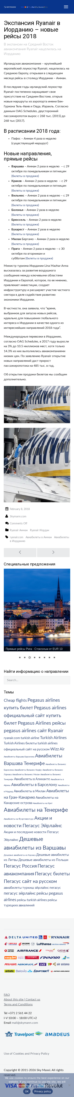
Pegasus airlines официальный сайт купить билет (35, 715)
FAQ (7, 994)
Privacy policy (42, 1091)
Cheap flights (15, 700)
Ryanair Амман (19, 530)
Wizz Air (57, 749)
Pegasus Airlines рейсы (42, 723)
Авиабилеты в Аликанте (32, 779)
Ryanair (55, 730)
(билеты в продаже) (25, 176)
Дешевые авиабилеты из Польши (43, 860)
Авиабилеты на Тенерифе (36, 810)
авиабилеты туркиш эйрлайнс (26, 887)
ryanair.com (16, 537)
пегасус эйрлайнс (20, 893)
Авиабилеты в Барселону (34, 785)
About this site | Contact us (22, 999)
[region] (37, 616)
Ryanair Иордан (39, 530)
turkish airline (30, 738)
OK (27, 1091)
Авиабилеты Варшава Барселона (19, 757)
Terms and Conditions (18, 1004)
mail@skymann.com (25, 1022)
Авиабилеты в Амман (39, 537)
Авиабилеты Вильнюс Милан (26, 774)
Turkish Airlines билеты (20, 743)
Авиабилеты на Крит (43, 803)
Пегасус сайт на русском (30, 881)
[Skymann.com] (28, 7)
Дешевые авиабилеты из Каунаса (19, 855)
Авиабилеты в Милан (30, 791)
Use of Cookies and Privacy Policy (26, 1053)
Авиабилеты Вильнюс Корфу (28, 770)
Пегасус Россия (20, 866)
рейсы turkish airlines (32, 900)
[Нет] (69, 1085)
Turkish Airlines (53, 738)
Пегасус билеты (52, 874)
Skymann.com (18, 516)
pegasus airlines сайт (25, 730)
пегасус (55, 887)
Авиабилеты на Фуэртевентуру (19, 819)
